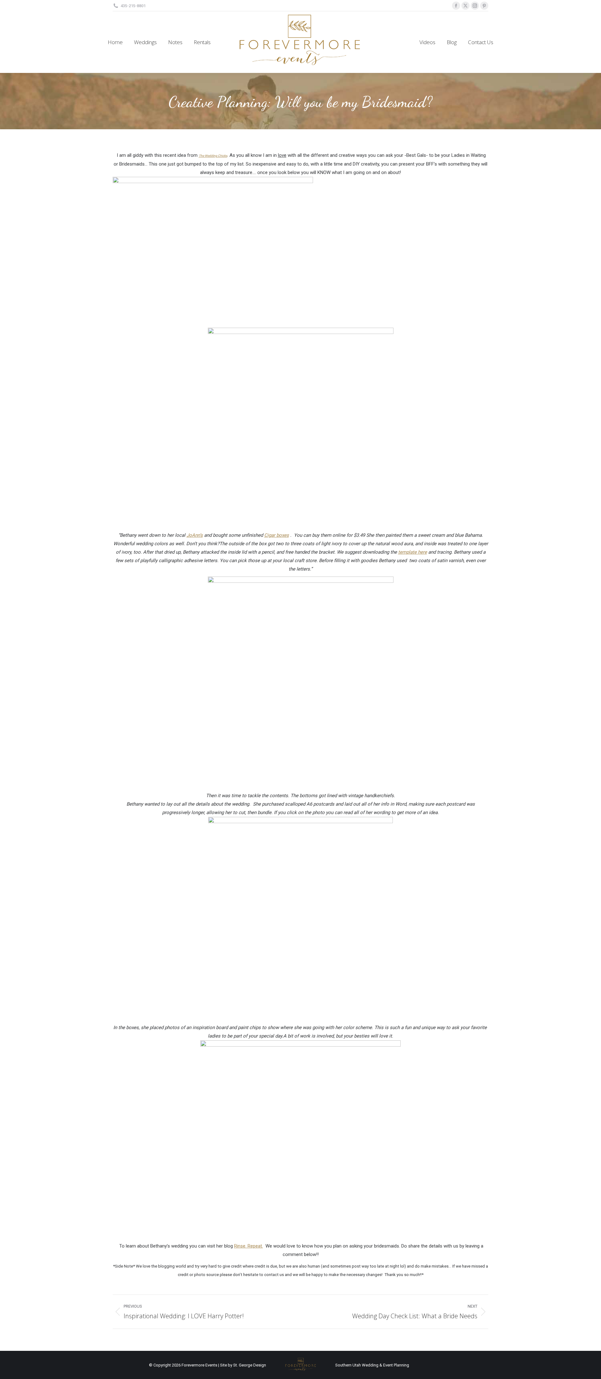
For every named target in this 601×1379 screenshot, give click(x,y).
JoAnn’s (195, 535)
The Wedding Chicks (213, 155)
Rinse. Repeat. (248, 1246)
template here (412, 552)
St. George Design (249, 1365)
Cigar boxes (276, 535)
